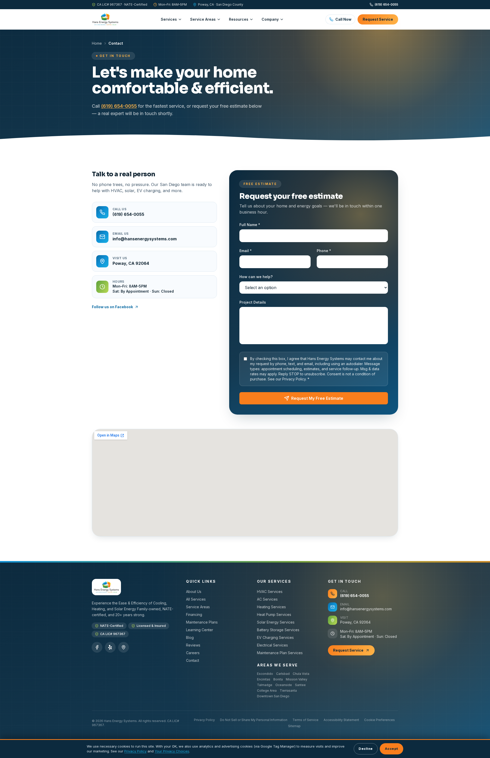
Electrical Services (272, 645)
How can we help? (256, 277)
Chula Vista (301, 674)
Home (97, 43)
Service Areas (203, 19)
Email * (245, 250)
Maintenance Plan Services (280, 653)
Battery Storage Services (278, 630)
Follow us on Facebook (112, 307)
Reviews (193, 645)
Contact (192, 660)
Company (270, 19)
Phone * (324, 250)
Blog (190, 637)
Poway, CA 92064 (355, 622)
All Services (196, 599)
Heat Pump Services (274, 614)
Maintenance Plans (202, 622)
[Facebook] (97, 647)
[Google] (123, 647)
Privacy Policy (204, 720)
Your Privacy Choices (172, 751)
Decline (366, 749)
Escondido (265, 674)
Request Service (378, 19)
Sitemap (294, 726)
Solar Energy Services (276, 622)
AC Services (267, 599)
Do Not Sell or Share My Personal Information (253, 720)
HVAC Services (270, 591)
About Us (193, 591)
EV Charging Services (275, 637)
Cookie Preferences (379, 720)
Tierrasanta (288, 690)
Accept (391, 749)
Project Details (252, 302)
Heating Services (271, 607)
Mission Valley (296, 679)
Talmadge (264, 685)
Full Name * (249, 224)
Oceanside (283, 685)
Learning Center (199, 630)
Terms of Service (305, 720)
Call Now (343, 19)
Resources (238, 19)
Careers (193, 653)
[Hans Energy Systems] (105, 19)
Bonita (278, 679)
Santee (300, 685)
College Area (267, 690)
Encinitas (263, 679)
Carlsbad (283, 674)
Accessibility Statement (341, 720)
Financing (194, 614)
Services (169, 19)
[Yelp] (110, 647)
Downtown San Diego (273, 696)
